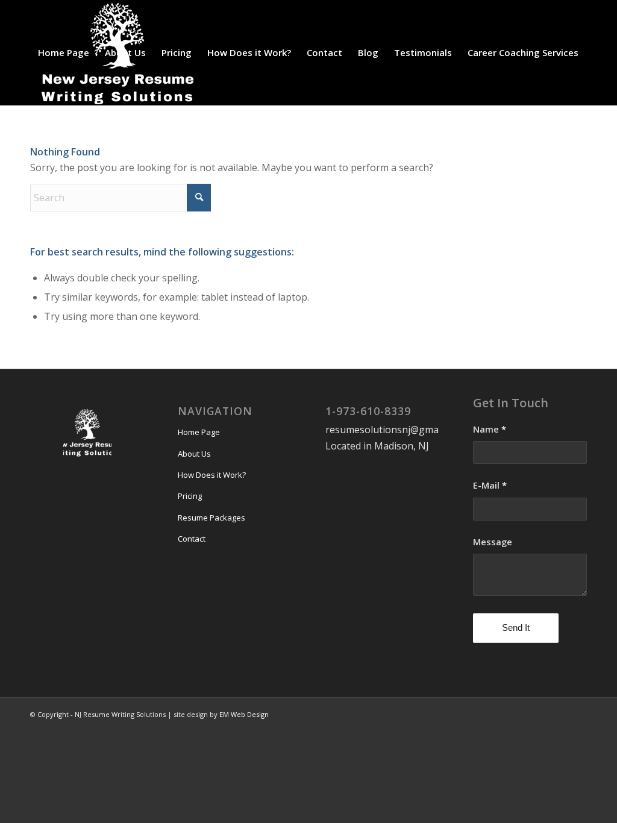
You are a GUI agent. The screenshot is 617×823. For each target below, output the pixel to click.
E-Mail (490, 485)
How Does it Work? (212, 474)
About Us (194, 453)
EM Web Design (244, 714)
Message (492, 542)
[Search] (41, 158)
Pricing (190, 495)
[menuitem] (63, 52)
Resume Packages (211, 517)
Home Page (199, 432)
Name (489, 429)
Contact (191, 538)
